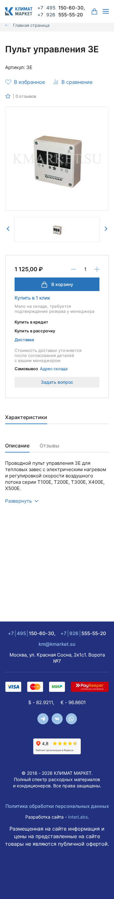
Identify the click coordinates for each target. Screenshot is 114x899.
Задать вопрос (57, 382)
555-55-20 (60, 15)
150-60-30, (61, 8)
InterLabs (78, 817)
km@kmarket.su (57, 644)
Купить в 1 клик (32, 298)
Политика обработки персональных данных (57, 806)
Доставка (24, 339)
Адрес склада (53, 368)
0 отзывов (26, 96)
